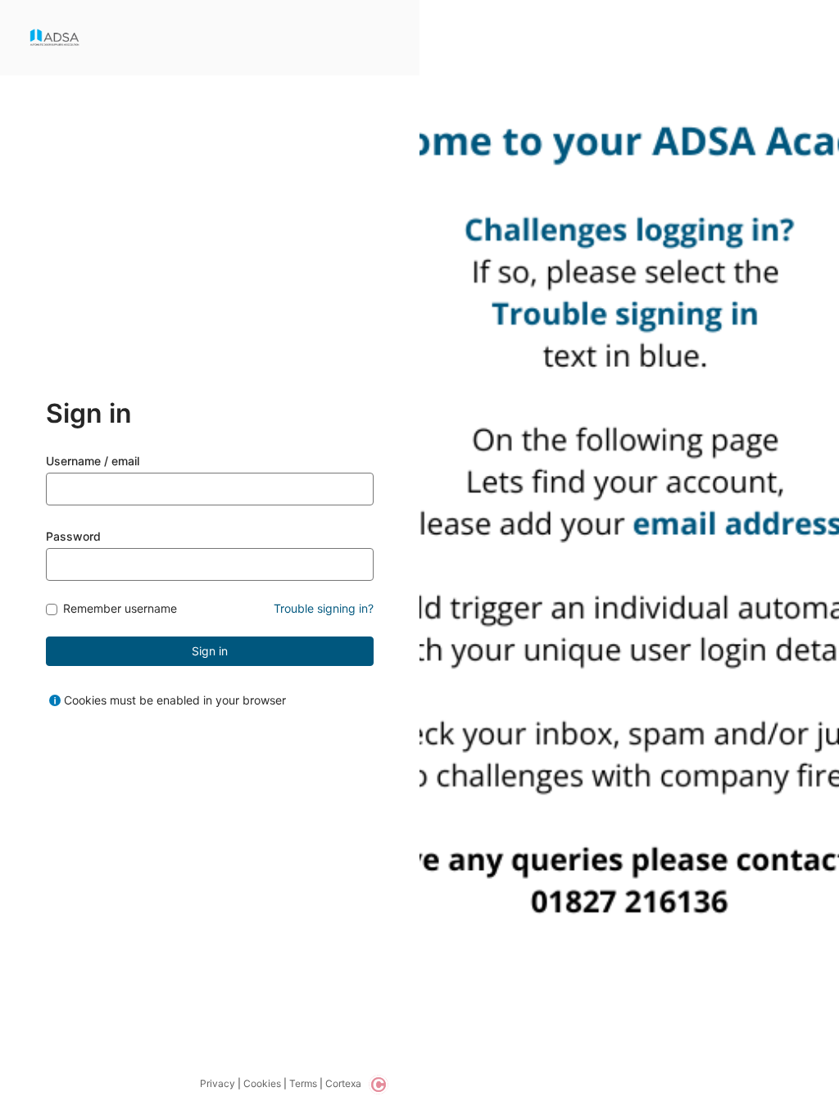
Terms (303, 1083)
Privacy (217, 1083)
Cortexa (343, 1083)
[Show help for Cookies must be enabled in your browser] (55, 700)
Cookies (262, 1083)
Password (73, 536)
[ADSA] (54, 37)
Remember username (120, 609)
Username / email (92, 461)
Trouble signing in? (324, 608)
